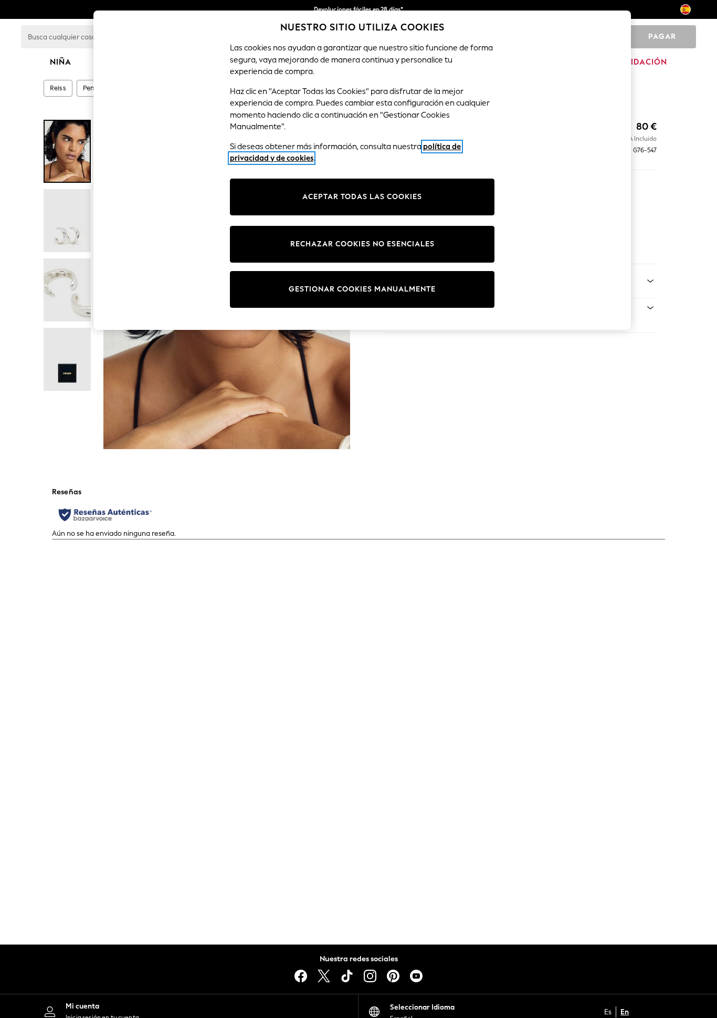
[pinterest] (393, 976)
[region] (362, 170)
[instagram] (370, 976)
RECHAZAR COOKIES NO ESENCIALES (362, 244)
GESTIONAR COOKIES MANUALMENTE (362, 289)
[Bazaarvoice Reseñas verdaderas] (105, 515)
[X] (323, 976)
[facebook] (300, 976)
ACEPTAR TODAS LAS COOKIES (362, 196)
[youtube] (416, 976)
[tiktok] (346, 976)
